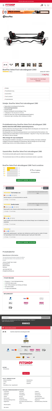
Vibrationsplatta (7, 404)
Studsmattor (37, 393)
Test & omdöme (9, 96)
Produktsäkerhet (9, 99)
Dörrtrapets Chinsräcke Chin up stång (25, 402)
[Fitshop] (10, 5)
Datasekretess (30, 380)
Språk (45, 188)
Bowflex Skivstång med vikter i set (34, 9)
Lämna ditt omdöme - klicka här (26, 180)
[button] (5, 64)
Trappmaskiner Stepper (40, 398)
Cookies (5, 381)
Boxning (21, 396)
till (6, 369)
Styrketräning (8, 9)
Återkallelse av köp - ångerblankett (10, 385)
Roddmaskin (6, 393)
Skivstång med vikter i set (21, 9)
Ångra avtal (26, 373)
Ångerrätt (29, 383)
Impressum (29, 381)
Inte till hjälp (12, 199)
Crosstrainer (6, 391)
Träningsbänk (22, 394)
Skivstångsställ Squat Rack (9, 399)
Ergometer (21, 391)
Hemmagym (21, 393)
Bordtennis (6, 394)
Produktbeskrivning (9, 91)
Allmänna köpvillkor (7, 380)
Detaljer (7, 88)
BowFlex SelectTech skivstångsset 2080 (20, 331)
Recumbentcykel (38, 396)
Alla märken (6, 407)
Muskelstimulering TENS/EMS (41, 401)
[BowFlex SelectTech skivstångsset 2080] (6, 332)
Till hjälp (6, 199)
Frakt (4, 383)
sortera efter (9, 188)
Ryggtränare (6, 401)
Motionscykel (6, 398)
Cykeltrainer (21, 398)
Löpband (37, 391)
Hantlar (13, 9)
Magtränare (37, 399)
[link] (10, 298)
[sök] (45, 5)
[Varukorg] (48, 5)
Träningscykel (38, 394)
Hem (3, 9)
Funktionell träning (23, 399)
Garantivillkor (8, 93)
